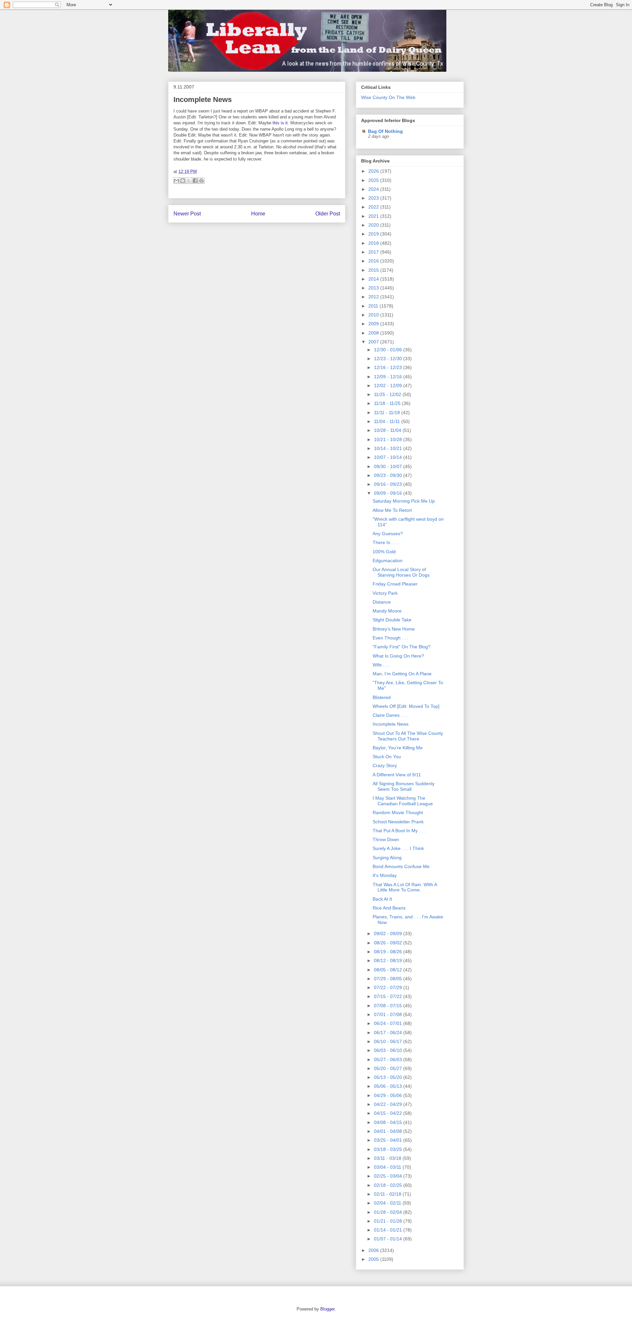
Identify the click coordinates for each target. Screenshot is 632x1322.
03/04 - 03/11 (388, 1167)
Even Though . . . (390, 637)
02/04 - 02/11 (388, 1203)
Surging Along (387, 857)
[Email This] (176, 180)
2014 (374, 279)
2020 (374, 225)
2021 (374, 216)
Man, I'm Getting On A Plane (402, 673)
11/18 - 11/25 (388, 403)
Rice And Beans (389, 907)
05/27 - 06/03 (388, 1059)
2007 (374, 341)
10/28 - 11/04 (388, 430)
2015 (374, 270)
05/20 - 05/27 (388, 1068)
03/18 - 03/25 (388, 1149)
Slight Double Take (392, 619)
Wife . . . (381, 664)
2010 (374, 314)
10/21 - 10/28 (388, 439)
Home (258, 213)
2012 (374, 296)
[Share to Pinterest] (201, 180)
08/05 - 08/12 (388, 969)
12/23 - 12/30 (388, 358)
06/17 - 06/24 (388, 1032)
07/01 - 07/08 (388, 1014)
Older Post (327, 213)
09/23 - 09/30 (388, 475)
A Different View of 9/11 (397, 774)
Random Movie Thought (398, 812)
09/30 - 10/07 (388, 466)
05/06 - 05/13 (388, 1086)
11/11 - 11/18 (387, 412)
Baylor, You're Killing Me (398, 747)
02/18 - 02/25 (388, 1185)
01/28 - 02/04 (388, 1212)
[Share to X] (189, 180)
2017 (374, 252)
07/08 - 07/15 (388, 1005)
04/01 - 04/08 (388, 1131)
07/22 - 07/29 (388, 987)
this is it (280, 122)
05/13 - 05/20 (388, 1077)
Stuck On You (387, 756)
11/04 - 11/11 (387, 421)
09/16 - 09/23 (388, 484)
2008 (374, 333)
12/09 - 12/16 (388, 376)
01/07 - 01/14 (388, 1238)
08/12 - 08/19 (388, 960)
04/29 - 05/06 (388, 1095)
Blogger (327, 1309)
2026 (374, 171)
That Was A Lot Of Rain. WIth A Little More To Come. (405, 887)
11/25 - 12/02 (388, 394)
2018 (374, 243)
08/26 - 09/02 (388, 942)
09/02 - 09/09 (388, 933)
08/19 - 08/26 (388, 951)
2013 (374, 287)
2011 (374, 306)
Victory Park (385, 593)
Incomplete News (202, 99)
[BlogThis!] (182, 180)
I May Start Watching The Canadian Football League (403, 800)
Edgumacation (388, 560)
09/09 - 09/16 (388, 493)
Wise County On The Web (388, 97)
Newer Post (187, 213)
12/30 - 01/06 (388, 349)
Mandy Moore (387, 610)
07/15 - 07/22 (388, 996)
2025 (374, 180)
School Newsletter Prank (398, 821)
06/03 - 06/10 (388, 1050)
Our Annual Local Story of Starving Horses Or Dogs (401, 572)
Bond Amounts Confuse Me (401, 866)
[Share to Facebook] (195, 180)
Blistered (382, 697)
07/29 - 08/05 (388, 978)
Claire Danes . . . (390, 715)
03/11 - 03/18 (388, 1158)
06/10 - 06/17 (388, 1041)
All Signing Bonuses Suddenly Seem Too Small (403, 786)
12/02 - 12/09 (388, 385)
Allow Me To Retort (392, 510)
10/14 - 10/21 (388, 448)
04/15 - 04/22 (388, 1113)
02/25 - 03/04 (388, 1176)
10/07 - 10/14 (388, 457)
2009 (374, 323)
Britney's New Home (394, 629)
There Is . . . (385, 542)
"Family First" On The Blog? (402, 646)
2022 (374, 207)
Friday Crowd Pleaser (395, 583)
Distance (382, 602)
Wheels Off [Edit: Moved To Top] (406, 706)
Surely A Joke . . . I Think (398, 848)
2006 (374, 1250)
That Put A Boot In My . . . (399, 830)
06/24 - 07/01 (388, 1023)
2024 (374, 189)
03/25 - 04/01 (388, 1140)
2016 (374, 260)
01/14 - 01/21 (388, 1230)
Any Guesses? (388, 533)
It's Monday (385, 875)
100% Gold (384, 551)
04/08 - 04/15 (388, 1122)
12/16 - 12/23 (388, 367)
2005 (374, 1259)
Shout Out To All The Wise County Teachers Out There (408, 736)
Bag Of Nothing (385, 131)
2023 (374, 198)
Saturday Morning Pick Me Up (404, 501)
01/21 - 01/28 (388, 1221)
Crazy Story (385, 765)
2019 (374, 234)
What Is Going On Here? (398, 656)
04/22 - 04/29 (388, 1104)
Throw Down (386, 839)
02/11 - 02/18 (388, 1194)
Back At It (382, 899)
